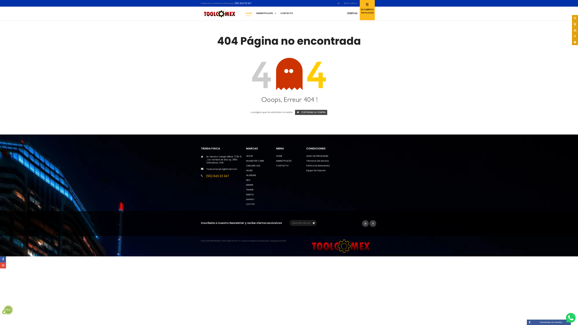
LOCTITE (250, 204)
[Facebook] (3, 259)
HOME (279, 156)
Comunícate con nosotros (551, 322)
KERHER (249, 184)
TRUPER (249, 189)
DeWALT (250, 199)
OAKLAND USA (253, 165)
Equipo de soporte (316, 170)
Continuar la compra (313, 112)
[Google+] (3, 265)
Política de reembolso (318, 165)
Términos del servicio (317, 160)
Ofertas (352, 13)
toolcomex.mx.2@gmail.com (221, 169)
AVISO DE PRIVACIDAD (317, 156)
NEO (248, 180)
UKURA (249, 170)
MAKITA (250, 194)
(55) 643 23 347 (243, 3)
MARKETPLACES (284, 160)
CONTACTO (282, 165)
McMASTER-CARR (255, 160)
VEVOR (249, 156)
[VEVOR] (341, 246)
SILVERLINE (251, 175)
